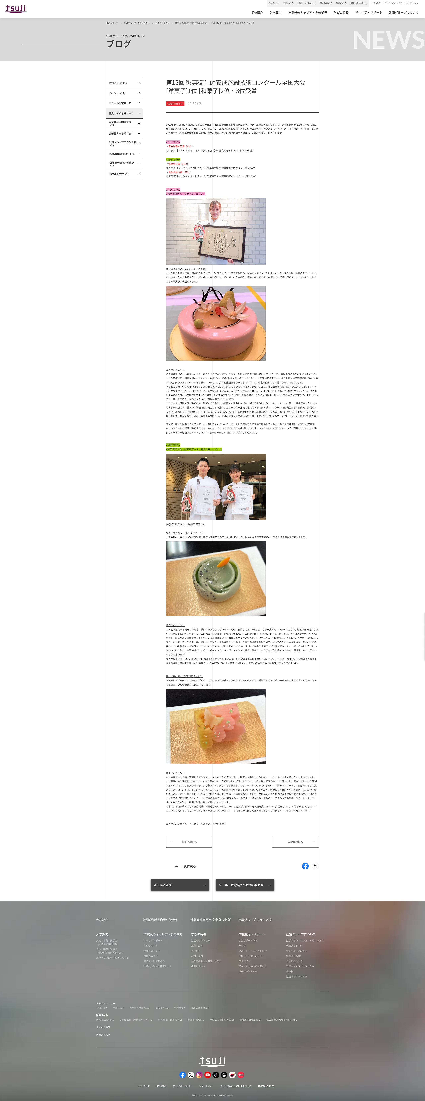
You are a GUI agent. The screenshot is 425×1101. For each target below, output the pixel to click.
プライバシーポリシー (183, 1085)
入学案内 (102, 934)
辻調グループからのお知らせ (137, 23)
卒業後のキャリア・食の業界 (163, 934)
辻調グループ (112, 23)
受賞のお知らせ (162, 23)
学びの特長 (198, 934)
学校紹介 (102, 919)
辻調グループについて (301, 934)
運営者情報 (161, 1085)
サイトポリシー (206, 1085)
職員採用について (266, 1085)
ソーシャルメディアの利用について (236, 1085)
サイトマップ (144, 1085)
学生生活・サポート (252, 934)
